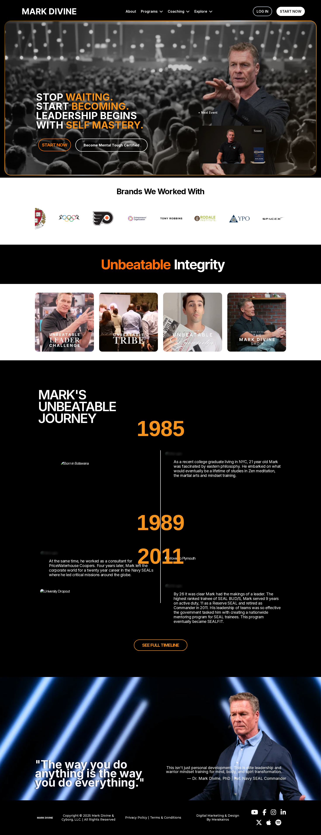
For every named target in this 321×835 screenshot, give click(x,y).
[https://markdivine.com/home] (49, 11)
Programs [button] (150, 11)
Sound (258, 130)
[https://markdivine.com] (45, 818)
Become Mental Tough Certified (111, 145)
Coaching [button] (176, 11)
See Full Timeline (160, 645)
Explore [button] (201, 11)
